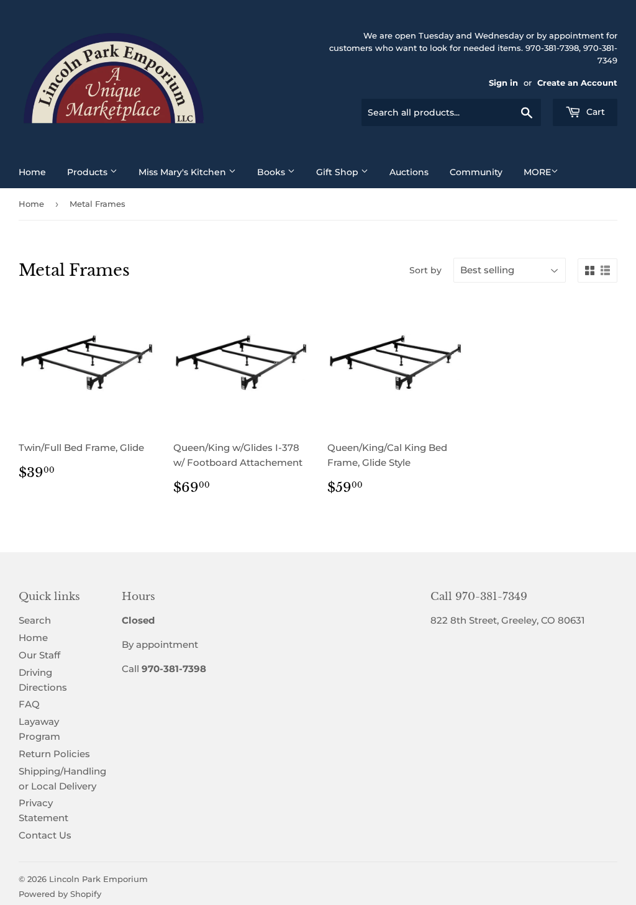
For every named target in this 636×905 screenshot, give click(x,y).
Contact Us (45, 835)
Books (272, 172)
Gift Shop (338, 172)
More (537, 172)
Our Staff (39, 655)
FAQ (29, 704)
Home (32, 172)
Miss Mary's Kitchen (184, 172)
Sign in (503, 83)
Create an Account (577, 83)
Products (88, 172)
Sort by (425, 270)
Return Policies (54, 754)
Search (35, 620)
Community (476, 172)
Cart (594, 111)
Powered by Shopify (60, 894)
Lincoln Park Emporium (98, 879)
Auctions (409, 172)
